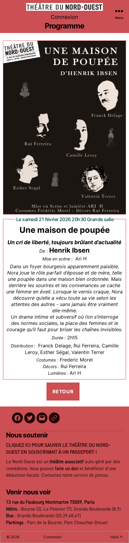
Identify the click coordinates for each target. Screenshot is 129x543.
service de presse (91, 475)
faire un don (66, 469)
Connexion (64, 17)
